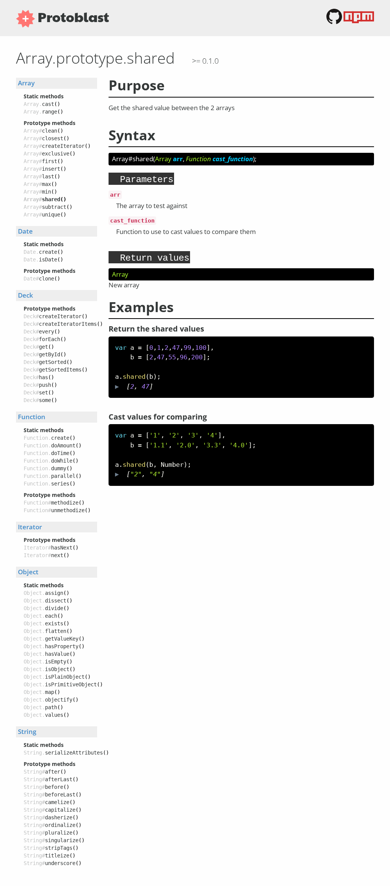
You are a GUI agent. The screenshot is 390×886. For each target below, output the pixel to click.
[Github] (335, 22)
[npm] (359, 22)
